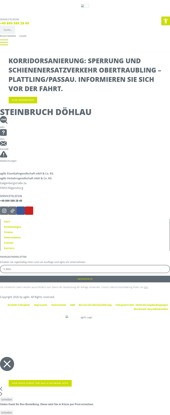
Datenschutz (58, 304)
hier (146, 287)
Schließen (6, 399)
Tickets (8, 232)
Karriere (9, 248)
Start (7, 221)
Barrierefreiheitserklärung (95, 304)
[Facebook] (21, 211)
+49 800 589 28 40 (14, 23)
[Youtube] (29, 211)
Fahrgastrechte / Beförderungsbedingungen (142, 304)
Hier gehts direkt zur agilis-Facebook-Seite (40, 383)
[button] (165, 21)
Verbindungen (12, 226)
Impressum (40, 304)
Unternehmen (12, 237)
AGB (72, 304)
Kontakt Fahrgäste (19, 304)
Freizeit (8, 242)
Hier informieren (23, 100)
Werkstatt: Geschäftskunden (151, 309)
